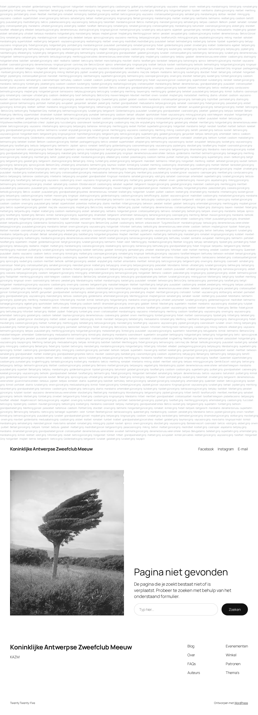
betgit (3, 76)
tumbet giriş (101, 161)
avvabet (35, 191)
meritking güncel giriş (70, 76)
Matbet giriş (161, 10)
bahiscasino (66, 91)
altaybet (140, 114)
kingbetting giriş (40, 361)
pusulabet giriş (14, 22)
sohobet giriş (246, 261)
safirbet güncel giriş (75, 261)
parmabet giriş (124, 45)
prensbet (22, 87)
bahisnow (92, 126)
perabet (165, 33)
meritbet (145, 95)
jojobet (84, 72)
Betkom (223, 22)
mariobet (52, 76)
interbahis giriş (50, 126)
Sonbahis (67, 269)
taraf (78, 95)
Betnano (40, 215)
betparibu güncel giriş (47, 29)
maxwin (169, 68)
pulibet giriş (206, 68)
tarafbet (91, 26)
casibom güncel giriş (200, 33)
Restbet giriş (190, 338)
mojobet (48, 288)
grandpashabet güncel (145, 188)
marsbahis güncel (125, 22)
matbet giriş (151, 22)
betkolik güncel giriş (11, 191)
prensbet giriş (137, 292)
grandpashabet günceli (77, 415)
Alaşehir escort (28, 400)
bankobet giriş (170, 415)
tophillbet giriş (147, 284)
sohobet (248, 37)
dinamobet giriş (198, 149)
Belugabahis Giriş (24, 168)
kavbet (171, 64)
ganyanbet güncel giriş (195, 350)
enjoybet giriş (147, 122)
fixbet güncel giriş (38, 45)
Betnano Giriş (247, 330)
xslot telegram (215, 114)
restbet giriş (203, 6)
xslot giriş (160, 176)
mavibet (237, 37)
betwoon (148, 203)
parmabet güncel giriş (220, 168)
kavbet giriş (175, 49)
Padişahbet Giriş (38, 110)
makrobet (149, 161)
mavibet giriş (47, 118)
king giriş (188, 242)
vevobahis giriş (72, 188)
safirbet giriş (85, 327)
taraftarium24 (168, 37)
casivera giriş (112, 315)
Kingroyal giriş (42, 168)
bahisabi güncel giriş (62, 361)
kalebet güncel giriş (10, 373)
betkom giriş (21, 110)
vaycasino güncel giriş (73, 41)
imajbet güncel (109, 33)
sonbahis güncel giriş (105, 400)
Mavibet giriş (166, 303)
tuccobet (248, 400)
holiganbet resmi (29, 134)
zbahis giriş (250, 56)
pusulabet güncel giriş (187, 68)
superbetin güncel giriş (113, 76)
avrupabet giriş (179, 33)
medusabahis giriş (137, 168)
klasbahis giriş (113, 246)
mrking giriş (243, 14)
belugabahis (210, 330)
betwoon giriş (115, 172)
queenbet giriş (141, 412)
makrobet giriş (53, 49)
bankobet (162, 60)
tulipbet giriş (39, 53)
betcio (44, 22)
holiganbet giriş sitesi (195, 188)
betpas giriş (79, 126)
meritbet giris (55, 14)
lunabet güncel (101, 130)
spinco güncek (37, 165)
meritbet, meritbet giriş (229, 392)
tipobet (196, 10)
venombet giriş (120, 180)
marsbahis (90, 6)
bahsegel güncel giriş (11, 303)
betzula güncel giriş (60, 56)
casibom (17, 18)
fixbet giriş (162, 49)
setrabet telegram (25, 68)
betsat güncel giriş (224, 107)
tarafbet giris (148, 60)
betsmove (60, 408)
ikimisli (228, 91)
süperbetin (69, 149)
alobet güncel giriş (120, 161)
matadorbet (117, 68)
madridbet (196, 195)
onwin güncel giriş (48, 18)
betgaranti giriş (106, 6)
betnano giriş (107, 114)
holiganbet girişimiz (179, 10)
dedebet (78, 37)
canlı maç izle (80, 64)
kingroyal (251, 64)
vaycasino (172, 6)
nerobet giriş (208, 29)
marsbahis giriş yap (191, 222)
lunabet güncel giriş (107, 53)
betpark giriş (248, 45)
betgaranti (54, 41)
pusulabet (160, 41)
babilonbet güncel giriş (141, 400)
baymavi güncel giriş (74, 315)
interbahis (135, 107)
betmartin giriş (98, 165)
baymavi (111, 165)
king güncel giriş (68, 107)
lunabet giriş (147, 10)
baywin (229, 207)
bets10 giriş (105, 145)
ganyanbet (80, 103)
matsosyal (149, 218)
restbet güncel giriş (205, 435)
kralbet (216, 33)
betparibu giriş (22, 211)
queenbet (210, 381)
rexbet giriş (27, 157)
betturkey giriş (36, 49)
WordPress (241, 703)
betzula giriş (95, 22)
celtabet (237, 72)
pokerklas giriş (138, 157)
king (98, 10)
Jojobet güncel (150, 384)
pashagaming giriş (89, 141)
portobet (41, 103)
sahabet (242, 22)
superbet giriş (215, 157)
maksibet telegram (118, 284)
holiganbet (78, 6)
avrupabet (67, 103)
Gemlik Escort (221, 361)
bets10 (194, 130)
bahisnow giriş (216, 53)
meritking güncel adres (85, 56)
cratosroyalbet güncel (34, 76)
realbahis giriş (93, 41)
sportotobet (152, 114)
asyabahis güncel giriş (211, 37)
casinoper (27, 95)
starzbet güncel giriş (121, 137)
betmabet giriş (184, 41)
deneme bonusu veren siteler (114, 56)
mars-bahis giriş (112, 60)
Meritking (18, 114)
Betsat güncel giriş (143, 18)
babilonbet (134, 327)
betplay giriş (232, 49)
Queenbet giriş (110, 99)
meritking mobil (170, 327)
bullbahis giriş (32, 238)
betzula (162, 64)
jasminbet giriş (215, 280)
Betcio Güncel (96, 64)
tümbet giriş (32, 83)
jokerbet (203, 110)
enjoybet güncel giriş (80, 130)
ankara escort (152, 222)
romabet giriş (250, 6)
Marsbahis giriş (84, 280)
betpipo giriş (234, 354)
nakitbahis (207, 10)
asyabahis (226, 427)
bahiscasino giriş (197, 280)
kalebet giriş (174, 350)
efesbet (183, 6)
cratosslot (186, 137)
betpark (155, 72)
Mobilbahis (234, 296)
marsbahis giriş (219, 6)
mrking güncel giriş (188, 37)
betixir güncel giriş (136, 381)
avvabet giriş (96, 72)
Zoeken (235, 609)
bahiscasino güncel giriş (194, 388)
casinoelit (232, 261)
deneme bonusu (69, 29)
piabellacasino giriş (59, 22)
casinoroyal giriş (203, 315)
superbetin (146, 234)
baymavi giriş (186, 419)
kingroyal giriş (124, 18)
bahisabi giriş (199, 99)
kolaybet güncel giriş (45, 72)
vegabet (65, 400)
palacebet (160, 265)
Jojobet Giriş (174, 354)
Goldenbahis (224, 45)
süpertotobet (199, 80)
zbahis (12, 87)
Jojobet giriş (52, 122)
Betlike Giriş (90, 276)
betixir (156, 33)
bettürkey (98, 249)
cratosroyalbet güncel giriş (168, 14)
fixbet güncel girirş (121, 373)
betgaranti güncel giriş (61, 273)
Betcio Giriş (103, 95)
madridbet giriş (31, 22)
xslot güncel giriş (37, 149)
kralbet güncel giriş (244, 80)
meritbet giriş (206, 122)
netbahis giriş (103, 107)
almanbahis (82, 165)
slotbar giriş (225, 292)
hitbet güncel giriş (131, 203)
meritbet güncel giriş (167, 292)
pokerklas (81, 203)
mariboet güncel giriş (12, 72)
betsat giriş (57, 10)
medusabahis (224, 29)
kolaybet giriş (178, 381)
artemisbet (225, 134)
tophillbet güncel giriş (89, 134)
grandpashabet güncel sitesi (137, 419)
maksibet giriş (68, 153)
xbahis (136, 60)
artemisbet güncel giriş (208, 203)
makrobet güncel (82, 265)
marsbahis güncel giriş (93, 157)
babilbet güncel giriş (99, 14)
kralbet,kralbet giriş (38, 172)
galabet (251, 29)
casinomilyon (13, 199)
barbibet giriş (111, 307)
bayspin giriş (24, 342)
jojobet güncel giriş (217, 273)
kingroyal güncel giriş (222, 234)
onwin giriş (118, 41)
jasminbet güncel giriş (21, 357)
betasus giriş (141, 215)
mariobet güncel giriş (171, 22)
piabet (232, 22)
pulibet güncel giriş (33, 269)
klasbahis (77, 276)
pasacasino (23, 188)
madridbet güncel (94, 427)
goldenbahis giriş (41, 6)
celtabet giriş (29, 37)
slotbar (222, 14)
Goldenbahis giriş (125, 110)
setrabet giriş (192, 14)
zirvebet (150, 49)
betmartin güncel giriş (219, 60)
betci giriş (55, 172)
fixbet (3, 6)
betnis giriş (237, 249)
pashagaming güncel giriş (192, 346)
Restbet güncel (104, 412)
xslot (56, 60)
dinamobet (46, 114)
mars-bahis (218, 419)
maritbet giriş (41, 157)
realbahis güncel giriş (124, 83)
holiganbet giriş (65, 33)
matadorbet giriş (31, 99)
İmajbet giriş (125, 33)
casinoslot (144, 338)
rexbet (132, 126)
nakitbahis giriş (8, 53)
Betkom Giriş (52, 165)
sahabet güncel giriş (41, 60)
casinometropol (50, 80)
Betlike (233, 307)
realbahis (65, 60)
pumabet (94, 114)
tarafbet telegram (190, 253)
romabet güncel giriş (140, 26)
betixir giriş (77, 346)
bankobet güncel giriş (242, 165)
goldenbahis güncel (49, 242)
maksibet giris (245, 137)
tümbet (18, 350)
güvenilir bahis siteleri (26, 381)
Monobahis (174, 265)
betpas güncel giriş (149, 37)
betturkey (66, 80)
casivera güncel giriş (238, 188)
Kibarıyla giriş (182, 257)
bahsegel (60, 412)
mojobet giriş (98, 415)
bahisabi (202, 49)
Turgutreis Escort (170, 222)
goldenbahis (7, 68)
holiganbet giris (192, 334)
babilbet (24, 60)
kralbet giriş (71, 10)
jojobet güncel (25, 319)
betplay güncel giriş (85, 91)
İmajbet (222, 145)
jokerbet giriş (48, 83)
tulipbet (64, 218)
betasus (38, 33)
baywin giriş (143, 91)
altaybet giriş (142, 141)
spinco (202, 60)
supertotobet (30, 18)
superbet (128, 184)
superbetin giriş (235, 41)
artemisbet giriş (122, 64)
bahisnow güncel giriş (11, 238)
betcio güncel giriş (130, 14)
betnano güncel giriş (126, 273)
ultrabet (28, 33)
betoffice (92, 137)
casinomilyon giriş (146, 354)
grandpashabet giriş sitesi (71, 354)
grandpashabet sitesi (151, 404)
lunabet (164, 53)
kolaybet (96, 118)
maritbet (155, 257)
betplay (180, 56)
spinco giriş (65, 126)
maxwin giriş (108, 10)
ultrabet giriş (41, 95)
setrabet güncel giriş (227, 161)
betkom (241, 126)
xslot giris (64, 168)
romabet (26, 6)
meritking (32, 10)
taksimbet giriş (122, 288)
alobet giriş (70, 26)
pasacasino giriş (132, 427)
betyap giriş (112, 265)
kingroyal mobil (234, 419)
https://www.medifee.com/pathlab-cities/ (22, 122)
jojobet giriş (14, 6)
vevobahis (133, 72)
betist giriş (83, 153)
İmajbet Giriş (130, 257)
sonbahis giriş (92, 99)
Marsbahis (213, 149)
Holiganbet (138, 373)
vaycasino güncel (165, 80)
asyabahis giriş (219, 180)
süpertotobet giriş (242, 357)
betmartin (63, 145)
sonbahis (196, 238)
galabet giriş (174, 91)
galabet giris (150, 180)
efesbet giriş (17, 29)
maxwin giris (203, 180)
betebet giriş (73, 230)
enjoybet (229, 114)
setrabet (121, 10)
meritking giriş (143, 68)
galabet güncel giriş (148, 53)
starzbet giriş (194, 145)
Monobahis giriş (134, 392)
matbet (240, 10)
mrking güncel (198, 276)
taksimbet (44, 10)
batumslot (198, 26)
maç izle (144, 72)
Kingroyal (104, 137)
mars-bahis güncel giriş (233, 149)
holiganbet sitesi (9, 60)
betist (53, 157)
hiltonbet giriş (67, 299)
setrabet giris (33, 80)
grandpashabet (127, 53)
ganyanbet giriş (192, 29)
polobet (248, 284)
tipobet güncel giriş (101, 83)
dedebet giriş (67, 95)
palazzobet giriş (217, 188)
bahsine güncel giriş (66, 215)
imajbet (103, 49)
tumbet (222, 137)
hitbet (208, 218)
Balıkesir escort (195, 423)
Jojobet (74, 145)
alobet (3, 33)
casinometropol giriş (143, 145)
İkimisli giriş (128, 330)
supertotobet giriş (137, 80)
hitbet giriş (20, 10)
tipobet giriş (27, 215)
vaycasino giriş (80, 22)
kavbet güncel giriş (103, 122)
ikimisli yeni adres (184, 435)
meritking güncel (61, 6)
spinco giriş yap (79, 377)
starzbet (250, 26)
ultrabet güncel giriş (52, 26)
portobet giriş (21, 14)
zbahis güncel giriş (224, 10)
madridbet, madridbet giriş (139, 41)
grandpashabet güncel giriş (20, 130)
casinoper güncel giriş (157, 76)
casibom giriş (122, 6)
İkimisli (184, 265)
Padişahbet (12, 276)
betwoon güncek (38, 377)
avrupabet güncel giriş (201, 107)
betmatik (44, 56)
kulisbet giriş (215, 80)
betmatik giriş (87, 53)
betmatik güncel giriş (11, 91)
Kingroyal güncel (181, 384)
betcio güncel (7, 149)
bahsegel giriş (234, 153)
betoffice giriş (151, 195)
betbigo (18, 365)
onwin (192, 6)
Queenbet (133, 10)
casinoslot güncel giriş (21, 64)
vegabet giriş (151, 365)
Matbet (99, 60)
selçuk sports (163, 29)
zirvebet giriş (200, 45)
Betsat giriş (79, 161)
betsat (89, 18)
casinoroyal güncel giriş (218, 26)
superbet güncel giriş (25, 207)
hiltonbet (125, 226)
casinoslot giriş (196, 103)
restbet (115, 14)
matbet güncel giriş (155, 6)
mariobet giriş (83, 33)
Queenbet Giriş (222, 68)
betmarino (214, 18)
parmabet (5, 137)
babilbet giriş (199, 53)
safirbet (41, 107)
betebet (186, 91)
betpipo (228, 110)
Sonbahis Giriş (56, 222)
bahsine (211, 41)
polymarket (178, 299)
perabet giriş (206, 130)
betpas (203, 22)
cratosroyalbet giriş (16, 26)
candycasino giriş (242, 172)
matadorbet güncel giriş (232, 195)
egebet (236, 45)
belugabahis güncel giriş (213, 319)
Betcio (140, 22)
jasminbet (173, 137)
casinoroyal (183, 176)
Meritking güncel (142, 33)
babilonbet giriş (104, 288)
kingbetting (175, 338)
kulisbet (58, 114)
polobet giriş (89, 365)
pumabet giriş (23, 361)
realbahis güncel (71, 49)
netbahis (111, 211)
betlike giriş (234, 265)
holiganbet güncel (48, 91)
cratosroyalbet (146, 83)
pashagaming (250, 68)
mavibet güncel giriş (49, 404)
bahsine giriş (190, 60)
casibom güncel (8, 103)
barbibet (103, 87)
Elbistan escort (87, 184)
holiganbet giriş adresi (106, 234)
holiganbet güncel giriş (232, 64)
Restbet (42, 14)
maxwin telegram (119, 95)
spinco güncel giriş (104, 37)
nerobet (231, 14)
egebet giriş (30, 303)
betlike (161, 157)
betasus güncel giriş (153, 107)
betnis (32, 438)
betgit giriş (228, 276)
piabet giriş (104, 103)
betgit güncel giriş (116, 149)
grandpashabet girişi (124, 118)
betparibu (217, 246)
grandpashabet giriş (115, 72)
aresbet (113, 141)
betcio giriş (87, 60)
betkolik (198, 64)
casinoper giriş (208, 172)
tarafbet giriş (22, 145)
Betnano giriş (105, 26)
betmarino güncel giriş (25, 56)
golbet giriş (137, 6)
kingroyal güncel (109, 29)
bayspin (140, 438)
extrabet (229, 253)
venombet (171, 107)
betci (237, 334)
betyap (249, 41)
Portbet (141, 126)
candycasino (242, 87)
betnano (64, 18)
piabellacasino (232, 396)
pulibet (170, 157)
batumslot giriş (217, 49)
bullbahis (238, 91)
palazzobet (231, 338)
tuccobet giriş (68, 122)
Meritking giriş (119, 168)
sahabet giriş (78, 18)
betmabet (151, 373)
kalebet (82, 26)
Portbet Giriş (85, 408)
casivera (10, 273)
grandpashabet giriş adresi (73, 191)
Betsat (176, 83)
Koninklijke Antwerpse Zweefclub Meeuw (51, 449)
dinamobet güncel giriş (114, 303)
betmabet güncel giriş (191, 415)
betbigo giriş (176, 334)
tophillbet (212, 99)
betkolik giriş (89, 95)
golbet (12, 319)
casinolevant (84, 122)
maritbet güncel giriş (102, 338)
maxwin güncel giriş (220, 215)
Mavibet (134, 95)
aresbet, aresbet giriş (209, 284)
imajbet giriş (239, 29)
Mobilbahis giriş (37, 153)
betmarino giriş (90, 49)
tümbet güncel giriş (231, 76)
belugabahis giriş (55, 230)
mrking (228, 37)
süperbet (177, 29)
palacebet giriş (234, 103)
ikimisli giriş (235, 6)
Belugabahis (198, 431)
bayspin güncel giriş (158, 184)
